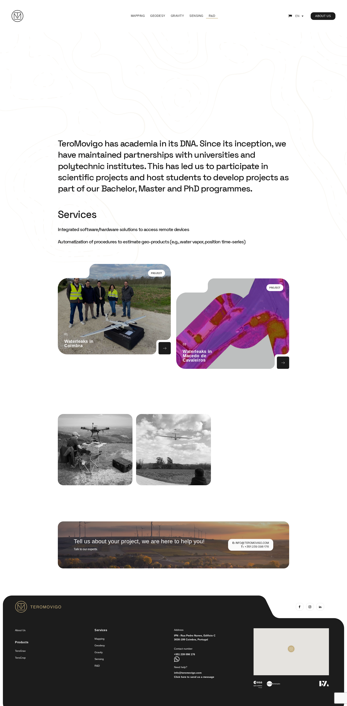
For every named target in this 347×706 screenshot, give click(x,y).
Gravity (177, 15)
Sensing (196, 15)
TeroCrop (20, 657)
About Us (20, 630)
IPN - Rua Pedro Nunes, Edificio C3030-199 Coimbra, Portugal (194, 637)
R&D (212, 15)
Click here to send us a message (194, 676)
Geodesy (157, 15)
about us (323, 16)
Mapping (138, 15)
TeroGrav (20, 650)
